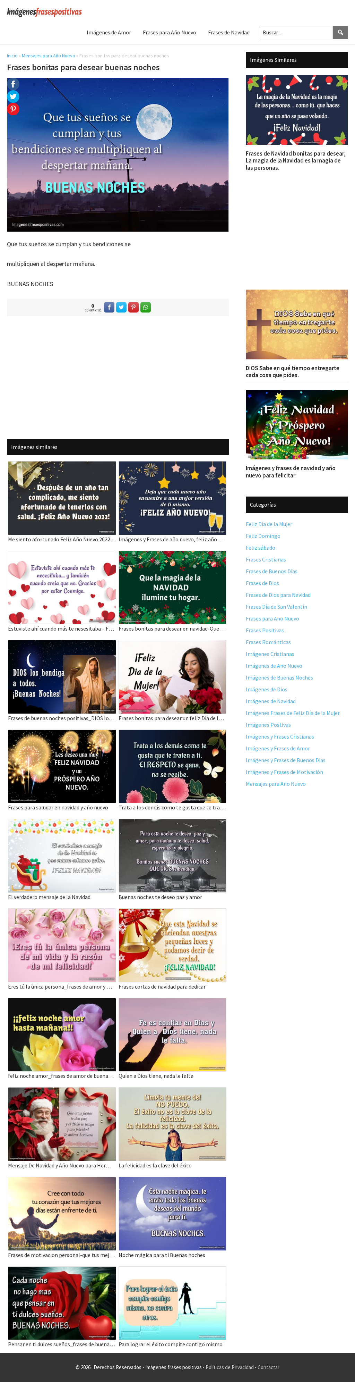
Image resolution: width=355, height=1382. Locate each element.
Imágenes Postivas (268, 724)
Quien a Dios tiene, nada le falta (156, 1075)
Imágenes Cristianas (270, 653)
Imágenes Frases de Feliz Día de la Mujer (293, 712)
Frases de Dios (262, 583)
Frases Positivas (265, 630)
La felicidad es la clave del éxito (155, 1165)
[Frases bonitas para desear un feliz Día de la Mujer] (173, 645)
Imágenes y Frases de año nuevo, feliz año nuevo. (173, 539)
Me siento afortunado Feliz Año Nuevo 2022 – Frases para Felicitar (62, 539)
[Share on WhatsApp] (145, 307)
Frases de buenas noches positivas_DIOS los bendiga (62, 718)
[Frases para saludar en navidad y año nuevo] (62, 734)
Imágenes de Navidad (271, 701)
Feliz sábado (260, 547)
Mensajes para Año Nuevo (48, 55)
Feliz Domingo (263, 535)
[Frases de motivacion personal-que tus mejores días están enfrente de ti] (62, 1181)
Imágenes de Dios (266, 689)
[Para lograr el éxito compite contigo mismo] (173, 1271)
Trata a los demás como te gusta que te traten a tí (173, 807)
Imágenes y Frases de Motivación (284, 771)
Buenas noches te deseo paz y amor (160, 896)
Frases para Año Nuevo (272, 618)
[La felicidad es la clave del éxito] (173, 1092)
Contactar (268, 1367)
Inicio (12, 55)
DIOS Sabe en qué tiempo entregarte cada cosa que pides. (292, 371)
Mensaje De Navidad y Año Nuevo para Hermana (62, 1165)
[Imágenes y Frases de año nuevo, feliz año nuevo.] (173, 466)
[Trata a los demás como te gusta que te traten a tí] (173, 734)
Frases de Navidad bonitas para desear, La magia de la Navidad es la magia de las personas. (296, 161)
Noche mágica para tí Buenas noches (162, 1254)
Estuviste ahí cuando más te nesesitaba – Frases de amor (62, 628)
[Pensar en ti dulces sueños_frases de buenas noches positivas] (62, 1271)
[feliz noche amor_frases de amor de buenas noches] (62, 1003)
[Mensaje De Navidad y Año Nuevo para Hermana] (62, 1092)
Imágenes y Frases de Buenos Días (286, 760)
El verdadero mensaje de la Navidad (49, 896)
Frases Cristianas (266, 559)
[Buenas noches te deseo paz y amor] (173, 823)
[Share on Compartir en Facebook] (109, 307)
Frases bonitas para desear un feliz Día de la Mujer (173, 718)
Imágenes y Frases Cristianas (280, 736)
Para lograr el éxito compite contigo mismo (171, 1344)
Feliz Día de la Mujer (269, 524)
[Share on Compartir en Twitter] (121, 307)
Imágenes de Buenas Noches (279, 677)
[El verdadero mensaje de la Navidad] (62, 823)
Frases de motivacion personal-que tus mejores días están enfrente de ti (62, 1254)
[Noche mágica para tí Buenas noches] (173, 1181)
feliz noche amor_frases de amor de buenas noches (62, 1075)
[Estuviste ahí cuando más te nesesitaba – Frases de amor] (62, 555)
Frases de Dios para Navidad (278, 594)
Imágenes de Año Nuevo (274, 665)
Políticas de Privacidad (230, 1367)
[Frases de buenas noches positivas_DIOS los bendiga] (62, 645)
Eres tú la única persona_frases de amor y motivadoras (62, 986)
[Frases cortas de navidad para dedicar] (173, 913)
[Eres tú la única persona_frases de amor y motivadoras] (62, 913)
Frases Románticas (268, 642)
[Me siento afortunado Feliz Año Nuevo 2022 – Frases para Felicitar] (62, 466)
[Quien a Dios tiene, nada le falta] (173, 1003)
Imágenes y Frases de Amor (278, 748)
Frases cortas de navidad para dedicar (162, 986)
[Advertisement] (118, 377)
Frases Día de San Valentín (276, 606)
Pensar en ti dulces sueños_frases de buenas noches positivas (62, 1344)
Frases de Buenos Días (271, 571)
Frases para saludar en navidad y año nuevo (58, 807)
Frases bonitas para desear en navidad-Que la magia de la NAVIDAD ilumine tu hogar (173, 628)
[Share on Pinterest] (133, 307)
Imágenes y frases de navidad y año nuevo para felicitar (291, 471)
